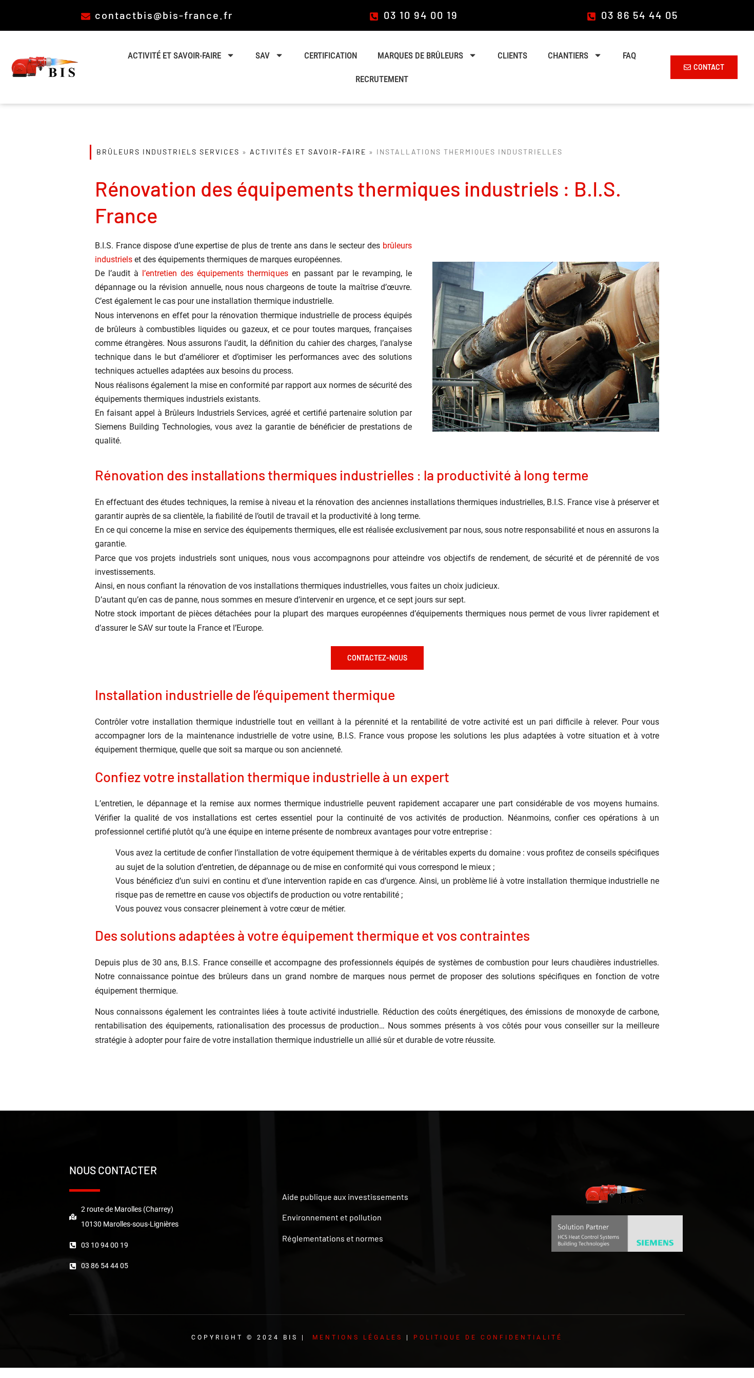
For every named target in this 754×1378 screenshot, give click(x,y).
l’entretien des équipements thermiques (215, 273)
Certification (330, 55)
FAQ (629, 55)
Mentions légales (357, 1337)
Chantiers (568, 55)
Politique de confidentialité (488, 1337)
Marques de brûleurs (420, 55)
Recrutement (381, 79)
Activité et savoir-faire (174, 55)
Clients (512, 55)
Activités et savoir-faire (308, 151)
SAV (262, 55)
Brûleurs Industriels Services (168, 151)
